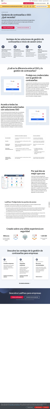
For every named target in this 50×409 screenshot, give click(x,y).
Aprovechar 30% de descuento (41, 6)
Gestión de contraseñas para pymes (24, 276)
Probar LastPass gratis (8, 27)
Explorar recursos (39, 276)
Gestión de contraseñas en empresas (8, 276)
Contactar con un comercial (23, 27)
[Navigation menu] (48, 3)
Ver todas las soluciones (24, 283)
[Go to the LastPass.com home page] (4, 3)
